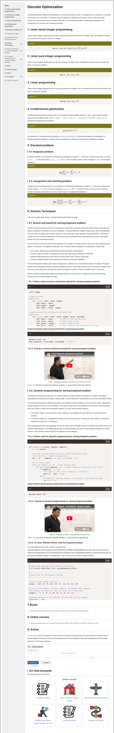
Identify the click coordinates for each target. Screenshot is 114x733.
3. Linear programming (13, 20)
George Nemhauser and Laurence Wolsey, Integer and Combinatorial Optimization (60, 611)
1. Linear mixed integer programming (12, 10)
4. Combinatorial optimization (10, 25)
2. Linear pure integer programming (12, 16)
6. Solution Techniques (9, 44)
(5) (66, 385)
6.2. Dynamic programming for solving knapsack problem (10, 59)
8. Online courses (11, 69)
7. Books (8, 66)
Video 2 (30, 538)
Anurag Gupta (32, 635)
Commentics (34, 665)
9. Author (8, 73)
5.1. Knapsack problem (12, 33)
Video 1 (30, 385)
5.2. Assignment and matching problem (11, 38)
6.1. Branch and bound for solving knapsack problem (12, 50)
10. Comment (9, 77)
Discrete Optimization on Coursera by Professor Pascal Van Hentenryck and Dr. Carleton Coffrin (65, 623)
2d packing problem (68, 136)
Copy (107, 286)
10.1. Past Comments (11, 80)
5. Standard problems (12, 30)
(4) (80, 157)
